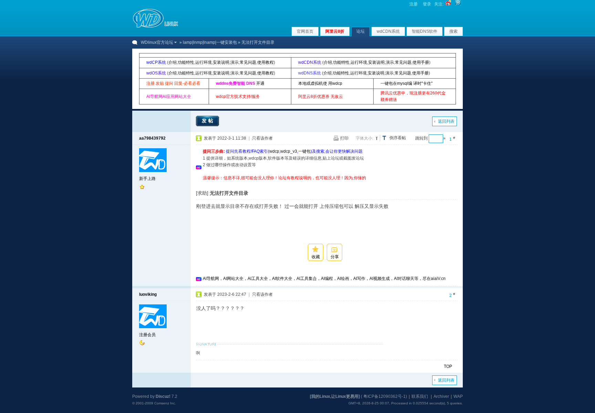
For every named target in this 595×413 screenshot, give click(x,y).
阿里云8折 (334, 31)
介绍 (172, 62)
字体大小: (364, 138)
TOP (448, 366)
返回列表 (446, 121)
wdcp (274, 151)
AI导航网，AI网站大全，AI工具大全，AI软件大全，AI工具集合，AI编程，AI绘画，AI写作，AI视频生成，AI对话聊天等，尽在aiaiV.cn (324, 278)
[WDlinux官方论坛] (155, 26)
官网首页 (305, 31)
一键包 (304, 151)
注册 (413, 4)
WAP (458, 396)
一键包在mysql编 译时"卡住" (406, 83)
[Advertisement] (328, 184)
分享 (335, 256)
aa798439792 (152, 138)
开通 (260, 83)
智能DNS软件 (424, 31)
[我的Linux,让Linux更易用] (335, 396)
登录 (427, 4)
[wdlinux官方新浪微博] (448, 4)
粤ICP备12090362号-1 (384, 396)
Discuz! (163, 396)
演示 (234, 62)
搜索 (453, 31)
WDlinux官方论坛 (157, 42)
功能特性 (186, 62)
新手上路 (147, 178)
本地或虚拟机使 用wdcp (320, 83)
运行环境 (203, 62)
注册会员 (147, 334)
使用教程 (265, 62)
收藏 (316, 256)
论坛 (360, 31)
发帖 (208, 120)
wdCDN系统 (388, 31)
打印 (344, 138)
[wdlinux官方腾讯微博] (458, 4)
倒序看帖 (397, 137)
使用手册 (421, 62)
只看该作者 (262, 138)
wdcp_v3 (288, 151)
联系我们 (419, 396)
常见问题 (248, 62)
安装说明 (221, 62)
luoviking (148, 294)
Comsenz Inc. (165, 403)
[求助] (202, 193)
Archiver (441, 396)
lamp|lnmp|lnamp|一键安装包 (210, 42)
